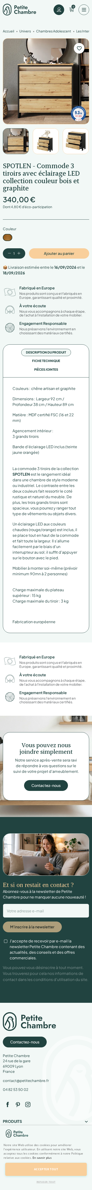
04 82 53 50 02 (15, 1089)
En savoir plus (42, 1158)
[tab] (46, 352)
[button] (46, 1160)
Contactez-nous (46, 785)
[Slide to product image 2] (46, 141)
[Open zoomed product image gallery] (46, 81)
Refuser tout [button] (46, 1181)
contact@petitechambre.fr (26, 1080)
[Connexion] (59, 9)
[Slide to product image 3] (76, 141)
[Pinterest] (17, 1104)
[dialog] (46, 1157)
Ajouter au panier (59, 253)
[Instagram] (28, 1104)
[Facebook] (7, 1104)
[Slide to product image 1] (16, 141)
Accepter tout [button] (46, 1169)
